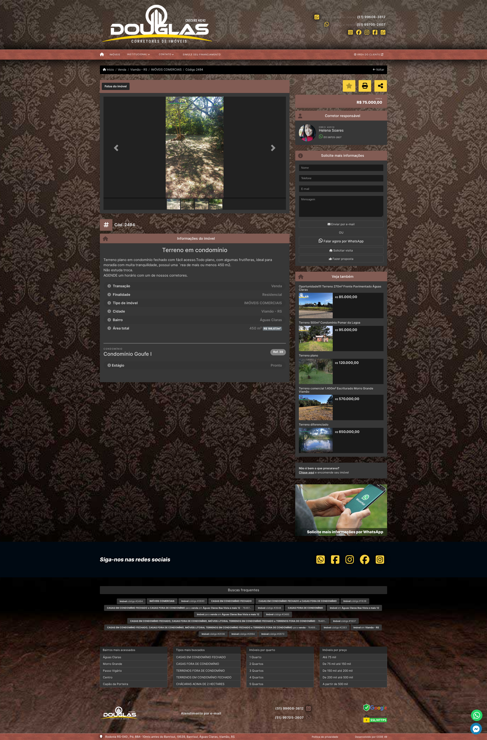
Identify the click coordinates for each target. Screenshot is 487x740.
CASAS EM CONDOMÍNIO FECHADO (201, 657)
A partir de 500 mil (335, 684)
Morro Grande (112, 664)
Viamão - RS (138, 69)
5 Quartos (256, 684)
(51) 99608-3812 (371, 17)
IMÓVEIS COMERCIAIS (166, 69)
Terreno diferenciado (313, 424)
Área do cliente (368, 54)
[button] (117, 148)
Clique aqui (306, 472)
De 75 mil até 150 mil (337, 664)
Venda (122, 69)
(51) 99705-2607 (371, 24)
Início (110, 69)
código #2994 (243, 634)
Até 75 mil (329, 657)
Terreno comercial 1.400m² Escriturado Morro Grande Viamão (336, 390)
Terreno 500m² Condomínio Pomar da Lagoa (329, 322)
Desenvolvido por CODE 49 (371, 736)
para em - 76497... (179, 607)
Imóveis (115, 54)
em (354, 607)
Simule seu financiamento (202, 54)
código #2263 (335, 627)
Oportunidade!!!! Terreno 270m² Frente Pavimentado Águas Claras (340, 288)
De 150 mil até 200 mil (338, 670)
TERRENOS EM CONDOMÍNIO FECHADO (204, 677)
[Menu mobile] (102, 54)
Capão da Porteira (115, 684)
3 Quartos (256, 670)
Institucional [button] (137, 54)
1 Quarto (255, 657)
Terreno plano (308, 355)
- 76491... (228, 621)
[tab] (116, 86)
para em (228, 614)
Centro (107, 677)
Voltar (379, 69)
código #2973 (272, 634)
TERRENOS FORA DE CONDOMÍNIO (200, 670)
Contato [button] (165, 54)
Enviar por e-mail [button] (342, 224)
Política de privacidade (325, 736)
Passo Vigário (112, 670)
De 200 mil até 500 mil (338, 677)
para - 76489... (212, 627)
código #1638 (354, 601)
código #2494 (131, 601)
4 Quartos (256, 677)
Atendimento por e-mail (200, 713)
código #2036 (213, 634)
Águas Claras (112, 657)
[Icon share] (350, 32)
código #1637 (344, 621)
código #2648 (269, 607)
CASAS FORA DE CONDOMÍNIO (197, 664)
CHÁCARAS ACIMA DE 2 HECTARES (200, 684)
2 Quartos (256, 664)
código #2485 (277, 614)
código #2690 (193, 601)
